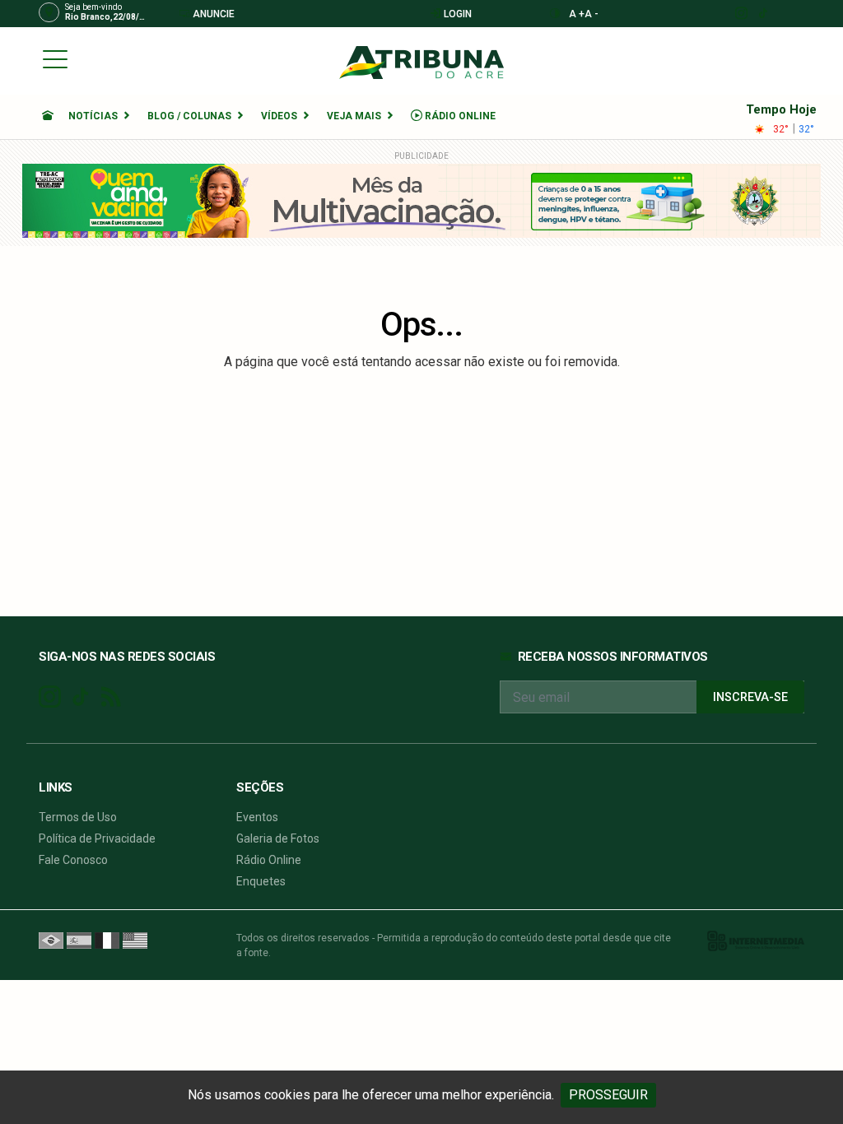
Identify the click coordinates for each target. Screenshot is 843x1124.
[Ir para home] (48, 116)
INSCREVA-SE (750, 697)
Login (456, 14)
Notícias (93, 116)
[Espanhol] (79, 939)
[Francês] (107, 939)
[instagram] (740, 13)
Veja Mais (354, 116)
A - (591, 14)
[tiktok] (762, 13)
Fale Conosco (73, 859)
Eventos (257, 817)
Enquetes (261, 881)
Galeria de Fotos (277, 838)
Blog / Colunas (189, 116)
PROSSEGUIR (608, 1095)
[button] (55, 58)
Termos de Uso (78, 817)
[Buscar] (799, 58)
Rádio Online (459, 116)
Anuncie (212, 14)
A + (577, 14)
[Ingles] (135, 939)
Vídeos (279, 116)
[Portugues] (51, 939)
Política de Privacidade (97, 838)
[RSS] (111, 697)
